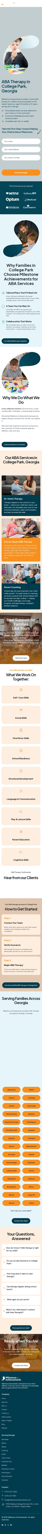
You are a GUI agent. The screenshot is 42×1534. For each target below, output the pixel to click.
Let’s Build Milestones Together (15, 341)
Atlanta (4, 1447)
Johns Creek (6, 1458)
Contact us (5, 1413)
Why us (4, 1406)
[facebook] (2, 1525)
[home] (11, 3)
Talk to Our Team (21, 658)
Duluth (4, 1454)
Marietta (4, 1465)
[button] (39, 3)
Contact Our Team (21, 1365)
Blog (3, 1424)
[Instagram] (5, 1525)
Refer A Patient (7, 1420)
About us (5, 1402)
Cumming (5, 1450)
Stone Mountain (7, 1476)
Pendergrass (6, 1472)
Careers (4, 1409)
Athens (4, 1443)
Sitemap (4, 1428)
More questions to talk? (21, 1328)
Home (4, 1398)
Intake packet (6, 1417)
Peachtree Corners (8, 1469)
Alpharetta (5, 1439)
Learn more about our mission (14, 444)
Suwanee (5, 1480)
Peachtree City (7, 1461)
